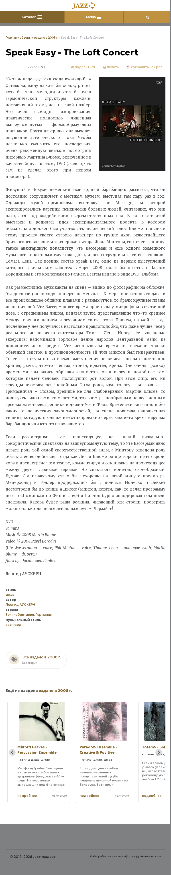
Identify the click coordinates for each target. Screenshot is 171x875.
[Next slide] (155, 771)
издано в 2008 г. (46, 38)
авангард (13, 644)
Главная (11, 38)
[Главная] (84, 6)
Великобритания (20, 634)
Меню (90, 17)
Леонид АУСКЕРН (20, 624)
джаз (10, 614)
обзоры (25, 38)
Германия (44, 634)
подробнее (27, 815)
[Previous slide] (12, 771)
